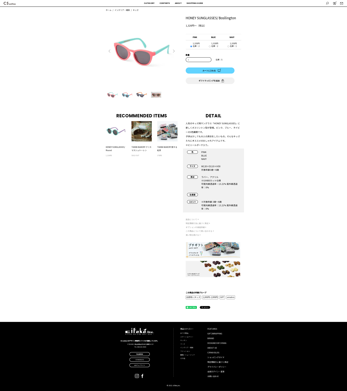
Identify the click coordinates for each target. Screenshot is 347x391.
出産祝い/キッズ (193, 297)
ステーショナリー (186, 337)
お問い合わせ (213, 376)
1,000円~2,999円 (210, 297)
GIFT (222, 297)
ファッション (185, 351)
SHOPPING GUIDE (195, 3)
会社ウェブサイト (139, 365)
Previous (110, 51)
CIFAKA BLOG (213, 352)
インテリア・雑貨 (122, 10)
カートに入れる (209, 70)
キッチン (183, 340)
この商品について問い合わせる (199, 231)
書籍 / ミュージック (187, 355)
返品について (191, 219)
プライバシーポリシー (216, 366)
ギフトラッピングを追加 (209, 80)
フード (182, 344)
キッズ (136, 10)
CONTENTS (165, 3)
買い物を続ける (192, 235)
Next (173, 51)
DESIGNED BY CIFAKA (216, 343)
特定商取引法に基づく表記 (197, 223)
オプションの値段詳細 (195, 227)
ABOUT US (212, 347)
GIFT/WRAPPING (214, 333)
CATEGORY (149, 3)
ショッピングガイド (215, 357)
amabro (230, 297)
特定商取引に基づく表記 (217, 362)
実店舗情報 (139, 354)
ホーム (108, 10)
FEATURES (212, 328)
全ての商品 (184, 333)
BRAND (210, 338)
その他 (182, 358)
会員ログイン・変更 (215, 371)
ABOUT (178, 3)
